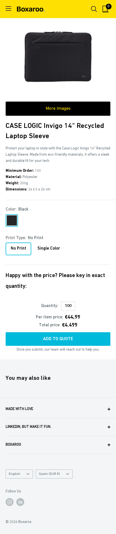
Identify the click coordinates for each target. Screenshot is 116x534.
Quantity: (49, 306)
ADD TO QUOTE (58, 339)
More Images (58, 108)
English (14, 474)
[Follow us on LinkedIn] (20, 502)
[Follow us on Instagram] (10, 502)
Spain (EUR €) (49, 474)
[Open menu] (8, 8)
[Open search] (94, 9)
